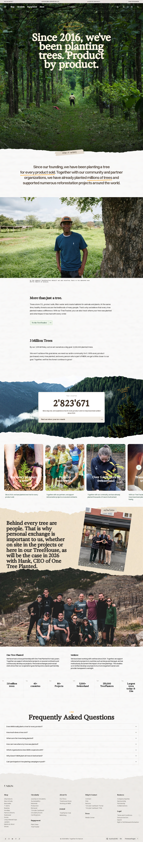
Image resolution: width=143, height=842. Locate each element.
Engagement (32, 7)
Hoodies (7, 810)
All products (8, 799)
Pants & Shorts (9, 813)
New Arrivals (8, 801)
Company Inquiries (123, 799)
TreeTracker (35, 827)
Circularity (21, 7)
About (42, 7)
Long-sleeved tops (10, 820)
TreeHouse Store (65, 801)
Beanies (7, 808)
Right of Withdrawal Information (128, 822)
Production (35, 806)
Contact (88, 799)
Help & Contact (8, 1)
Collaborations (113, 13)
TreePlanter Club (65, 813)
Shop (12, 7)
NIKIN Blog (63, 815)
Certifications (35, 815)
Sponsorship (100, 13)
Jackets (7, 822)
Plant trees (34, 824)
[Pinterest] (16, 838)
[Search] (138, 7)
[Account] (123, 7)
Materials (34, 803)
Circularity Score (36, 813)
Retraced (34, 808)
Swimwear (7, 815)
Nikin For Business (133, 1)
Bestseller (7, 803)
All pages (32, 13)
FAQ (86, 801)
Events (91, 13)
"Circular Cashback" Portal (94, 806)
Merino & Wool (9, 824)
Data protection (122, 817)
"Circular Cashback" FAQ (93, 808)
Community (81, 13)
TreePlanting (70, 13)
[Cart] (131, 7)
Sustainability (35, 801)
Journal (136, 13)
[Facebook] (5, 838)
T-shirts (7, 806)
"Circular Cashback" (37, 810)
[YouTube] (12, 838)
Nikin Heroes (126, 13)
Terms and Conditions (124, 815)
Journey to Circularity (38, 799)
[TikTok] (19, 838)
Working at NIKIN (65, 803)
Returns (88, 803)
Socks (6, 817)
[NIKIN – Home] (8, 786)
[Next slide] (138, 467)
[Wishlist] (127, 7)
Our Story (63, 799)
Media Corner (90, 817)
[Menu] (5, 7)
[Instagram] (9, 838)
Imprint (119, 820)
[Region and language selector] (117, 7)
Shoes (6, 827)
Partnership (121, 803)
